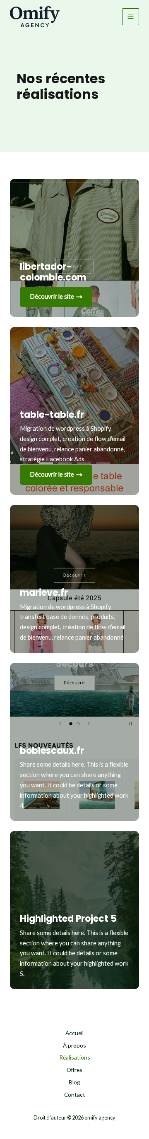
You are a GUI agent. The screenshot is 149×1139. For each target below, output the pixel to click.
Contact (74, 1094)
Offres (74, 1069)
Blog (74, 1082)
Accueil (74, 1032)
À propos (74, 1045)
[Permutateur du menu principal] (130, 16)
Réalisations (74, 1057)
